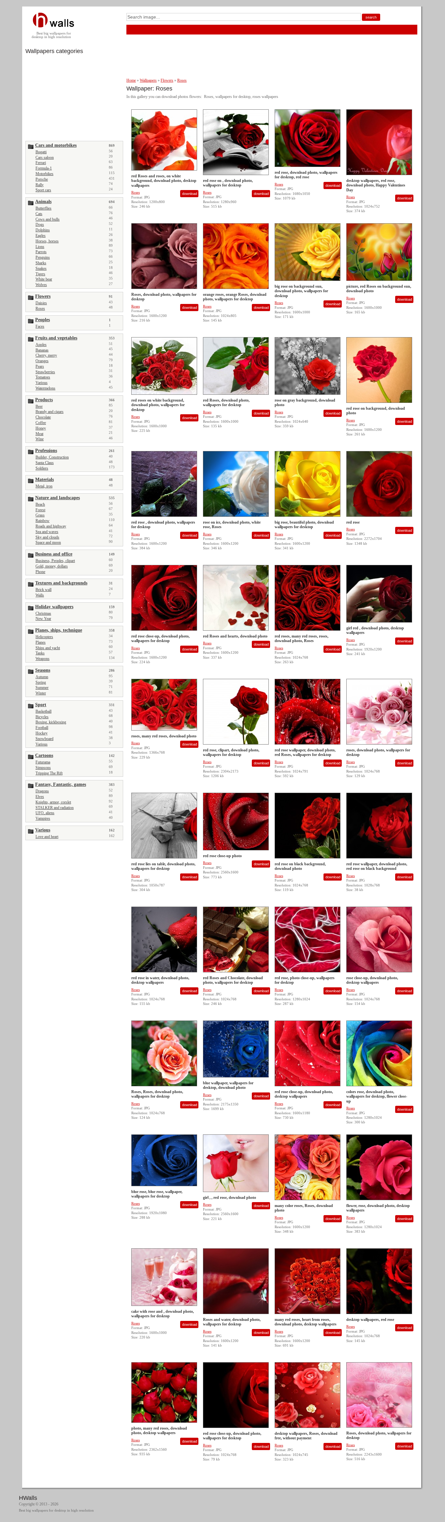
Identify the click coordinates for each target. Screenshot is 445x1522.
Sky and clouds (47, 537)
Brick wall (43, 589)
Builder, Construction (52, 457)
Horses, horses (47, 241)
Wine (40, 439)
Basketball (43, 711)
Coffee (41, 422)
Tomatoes (43, 377)
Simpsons (43, 767)
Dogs (40, 224)
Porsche (42, 179)
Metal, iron (44, 486)
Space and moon (48, 542)
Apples (41, 344)
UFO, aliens (45, 813)
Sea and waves (47, 531)
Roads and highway (51, 526)
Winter (41, 693)
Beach (40, 504)
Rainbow (43, 520)
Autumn (42, 677)
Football (42, 727)
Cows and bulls (48, 219)
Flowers (167, 80)
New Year (43, 618)
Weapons (43, 658)
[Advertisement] (74, 97)
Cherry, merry (46, 355)
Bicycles (42, 717)
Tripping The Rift (49, 773)
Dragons (42, 791)
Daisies (41, 303)
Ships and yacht (48, 648)
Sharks (41, 263)
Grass (40, 515)
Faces (40, 326)
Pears (40, 366)
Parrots (41, 252)
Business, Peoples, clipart (55, 560)
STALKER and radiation (55, 807)
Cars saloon (45, 157)
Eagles (41, 235)
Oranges (42, 361)
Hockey (42, 733)
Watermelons (45, 388)
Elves (40, 796)
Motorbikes (44, 173)
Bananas (42, 350)
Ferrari (41, 162)
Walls (40, 595)
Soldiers (42, 468)
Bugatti (41, 152)
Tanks (40, 653)
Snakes (41, 268)
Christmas (43, 613)
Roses (40, 308)
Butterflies (43, 208)
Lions (40, 246)
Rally (40, 185)
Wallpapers (148, 80)
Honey (41, 428)
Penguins (43, 257)
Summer (42, 687)
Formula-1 (44, 168)
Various (42, 382)
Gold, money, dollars (52, 566)
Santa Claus (45, 462)
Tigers (40, 274)
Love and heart (47, 836)
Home (131, 80)
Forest (40, 510)
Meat (39, 434)
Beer (39, 406)
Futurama (43, 762)
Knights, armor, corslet (53, 802)
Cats (39, 214)
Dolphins (43, 230)
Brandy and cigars (50, 411)
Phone (40, 571)
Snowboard (44, 738)
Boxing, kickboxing (51, 722)
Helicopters (44, 637)
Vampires (43, 818)
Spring (41, 682)
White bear (44, 279)
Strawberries (45, 372)
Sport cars (43, 190)
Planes (41, 642)
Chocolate (43, 417)
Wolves (41, 284)
